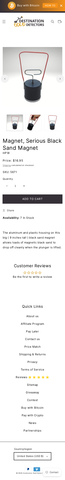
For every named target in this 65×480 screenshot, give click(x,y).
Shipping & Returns (32, 354)
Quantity (8, 178)
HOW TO (50, 5)
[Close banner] (61, 6)
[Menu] (4, 21)
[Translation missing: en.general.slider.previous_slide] (5, 79)
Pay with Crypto (33, 415)
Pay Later (32, 331)
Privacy (32, 362)
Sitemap (32, 385)
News (32, 423)
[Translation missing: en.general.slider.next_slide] (60, 79)
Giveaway (32, 392)
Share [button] (10, 210)
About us (32, 316)
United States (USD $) (30, 456)
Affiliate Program (32, 324)
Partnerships (32, 430)
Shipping (7, 165)
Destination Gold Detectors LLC (36, 473)
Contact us (32, 339)
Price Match (32, 346)
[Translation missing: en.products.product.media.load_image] (15, 123)
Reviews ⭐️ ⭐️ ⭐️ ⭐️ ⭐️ (32, 377)
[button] (52, 21)
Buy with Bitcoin (32, 407)
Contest (32, 400)
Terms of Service (32, 369)
